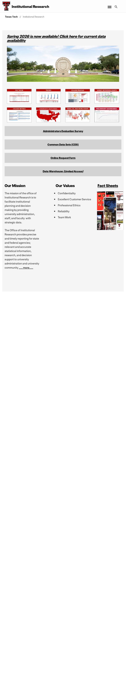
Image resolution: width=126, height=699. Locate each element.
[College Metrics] (19, 121)
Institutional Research (33, 16)
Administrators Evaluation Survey (63, 131)
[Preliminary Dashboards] (106, 121)
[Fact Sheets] (110, 228)
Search (116, 5)
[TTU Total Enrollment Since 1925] (48, 121)
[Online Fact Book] (19, 102)
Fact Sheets (108, 185)
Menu (109, 5)
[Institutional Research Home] (5, 6)
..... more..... (26, 267)
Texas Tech (11, 16)
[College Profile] (77, 102)
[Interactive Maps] (77, 121)
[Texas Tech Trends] (48, 102)
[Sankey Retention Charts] (106, 102)
